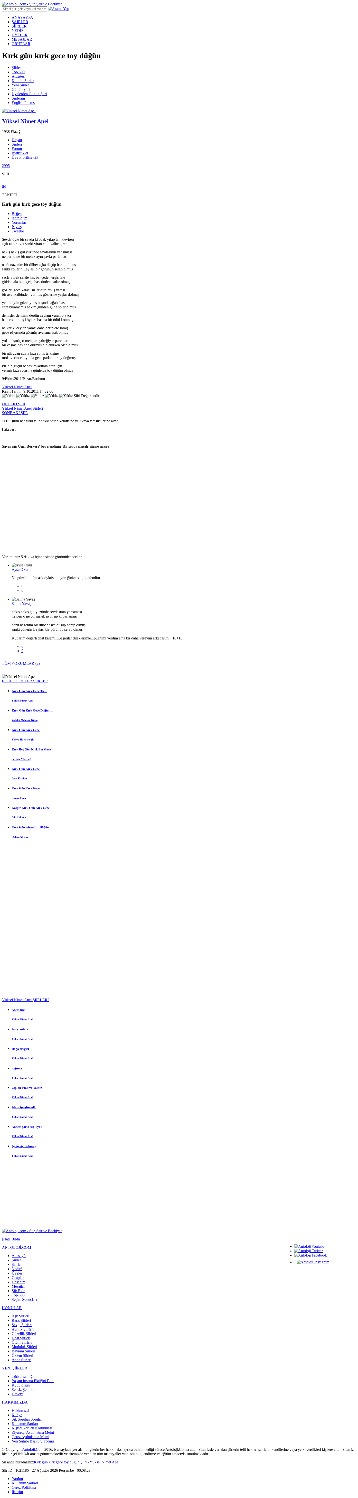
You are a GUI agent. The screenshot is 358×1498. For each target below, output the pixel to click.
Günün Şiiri (21, 89)
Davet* (17, 1394)
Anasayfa (19, 1256)
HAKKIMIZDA (15, 1402)
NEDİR (18, 30)
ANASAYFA (22, 17)
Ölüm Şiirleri (22, 1342)
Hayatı (17, 140)
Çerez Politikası (24, 1487)
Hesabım (18, 1282)
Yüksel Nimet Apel (17, 387)
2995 (6, 166)
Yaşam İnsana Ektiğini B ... (33, 1381)
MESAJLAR (22, 39)
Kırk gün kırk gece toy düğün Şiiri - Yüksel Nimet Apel (76, 1462)
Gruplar (18, 1278)
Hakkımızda (21, 1410)
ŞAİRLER (20, 22)
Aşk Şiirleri (20, 1316)
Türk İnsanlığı (22, 1376)
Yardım (17, 1479)
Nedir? (17, 1269)
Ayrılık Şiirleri (23, 1329)
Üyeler (17, 1273)
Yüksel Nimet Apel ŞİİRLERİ (25, 1000)
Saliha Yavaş (21, 603)
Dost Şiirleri (21, 1338)
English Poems (23, 103)
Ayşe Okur (20, 569)
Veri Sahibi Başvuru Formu (33, 1441)
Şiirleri (17, 144)
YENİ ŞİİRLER (14, 1368)
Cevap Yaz (20, 595)
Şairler (17, 1264)
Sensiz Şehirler (23, 1389)
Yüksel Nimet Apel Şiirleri (22, 408)
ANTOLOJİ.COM (16, 1247)
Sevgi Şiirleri (22, 1325)
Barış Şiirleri (21, 1320)
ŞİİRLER (19, 26)
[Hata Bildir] (11, 1239)
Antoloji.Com (32, 1449)
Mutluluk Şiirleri (24, 1347)
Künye (17, 1415)
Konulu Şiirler (23, 81)
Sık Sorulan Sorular (27, 1419)
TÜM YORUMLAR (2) (21, 663)
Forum (17, 149)
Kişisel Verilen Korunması (32, 1428)
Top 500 (18, 72)
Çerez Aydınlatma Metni (30, 1437)
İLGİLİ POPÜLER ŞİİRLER (25, 681)
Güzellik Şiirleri (24, 1334)
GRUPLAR (21, 44)
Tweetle (18, 231)
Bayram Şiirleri (23, 1351)
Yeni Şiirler (20, 85)
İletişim (17, 1492)
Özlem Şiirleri (22, 1355)
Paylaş (17, 227)
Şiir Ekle (18, 1291)
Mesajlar (18, 1286)
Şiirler (16, 67)
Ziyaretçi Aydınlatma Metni (33, 1432)
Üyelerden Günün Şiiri (29, 94)
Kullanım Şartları (25, 1424)
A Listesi (18, 76)
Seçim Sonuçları (24, 1299)
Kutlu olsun (21, 1385)
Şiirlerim (18, 98)
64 (4, 187)
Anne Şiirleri (21, 1360)
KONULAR (12, 1308)
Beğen (17, 214)
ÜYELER (20, 35)
